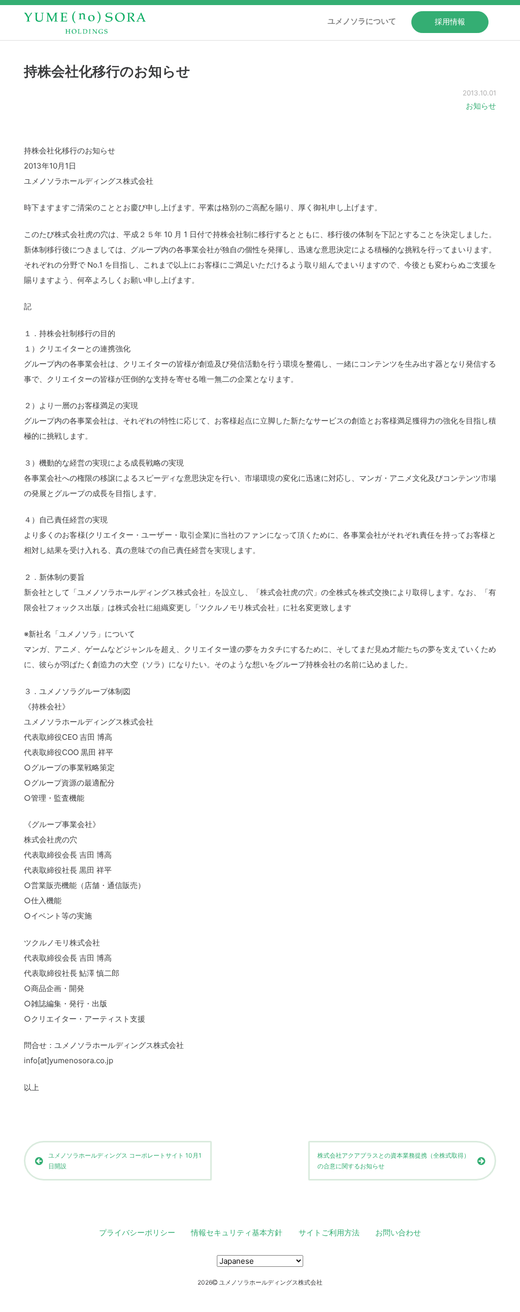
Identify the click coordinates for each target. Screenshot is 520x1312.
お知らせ (481, 106)
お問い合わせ (398, 1232)
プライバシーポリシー (137, 1232)
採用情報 (450, 21)
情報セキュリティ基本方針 (236, 1232)
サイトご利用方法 (329, 1232)
